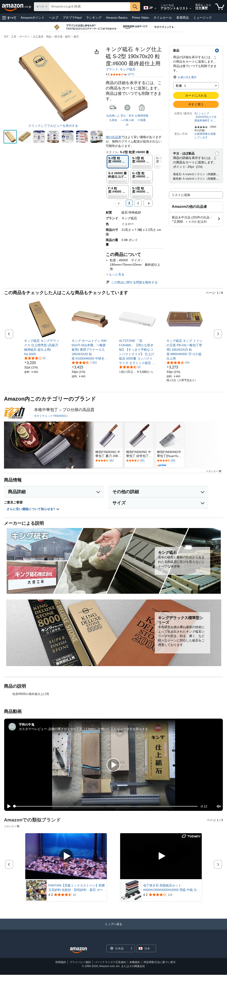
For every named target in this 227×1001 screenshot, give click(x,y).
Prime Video (140, 17)
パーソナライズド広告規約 (110, 962)
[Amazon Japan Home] (78, 950)
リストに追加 (181, 195)
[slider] (106, 806)
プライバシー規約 (80, 962)
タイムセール (162, 17)
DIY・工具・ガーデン (17, 36)
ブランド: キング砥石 (120, 69)
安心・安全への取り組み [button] (127, 120)
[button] (9, 17)
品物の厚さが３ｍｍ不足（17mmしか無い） (79, 729)
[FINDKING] (14, 412)
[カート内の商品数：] (219, 6)
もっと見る (116, 274)
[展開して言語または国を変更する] (155, 8)
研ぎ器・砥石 (62, 36)
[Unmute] (219, 806)
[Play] (7, 806)
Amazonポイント (33, 17)
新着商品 (182, 17)
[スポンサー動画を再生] (66, 856)
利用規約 (60, 962)
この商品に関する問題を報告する (134, 282)
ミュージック (202, 17)
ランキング (94, 17)
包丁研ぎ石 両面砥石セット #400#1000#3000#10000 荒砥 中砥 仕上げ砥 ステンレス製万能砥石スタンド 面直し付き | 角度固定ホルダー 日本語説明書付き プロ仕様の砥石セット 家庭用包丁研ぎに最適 (172, 888)
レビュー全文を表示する (131, 729)
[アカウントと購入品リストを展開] (190, 8)
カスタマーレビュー (33, 729)
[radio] (10, 137)
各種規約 (134, 962)
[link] (42, 347)
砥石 (76, 36)
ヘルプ (53, 17)
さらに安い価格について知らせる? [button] (31, 509)
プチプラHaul (72, 17)
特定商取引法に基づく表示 (160, 962)
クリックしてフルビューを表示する (53, 125)
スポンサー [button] (212, 471)
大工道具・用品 (42, 36)
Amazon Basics (116, 17)
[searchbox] (89, 6)
